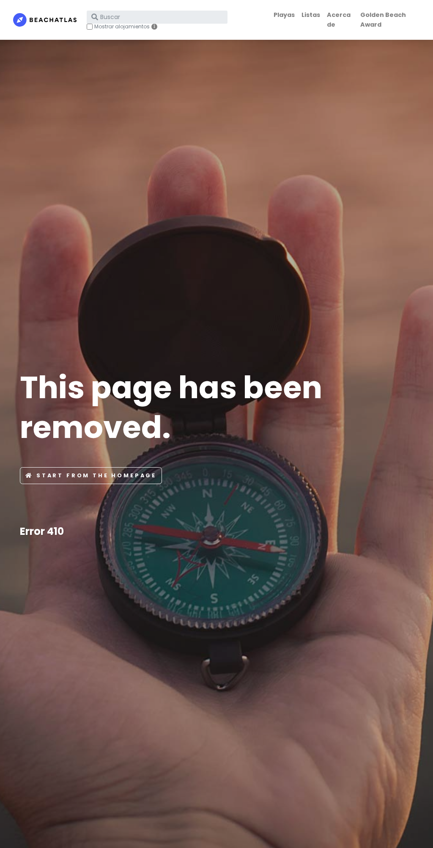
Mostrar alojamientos (122, 27)
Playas (284, 15)
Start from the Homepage (96, 475)
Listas (310, 15)
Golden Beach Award (383, 20)
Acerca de (339, 20)
